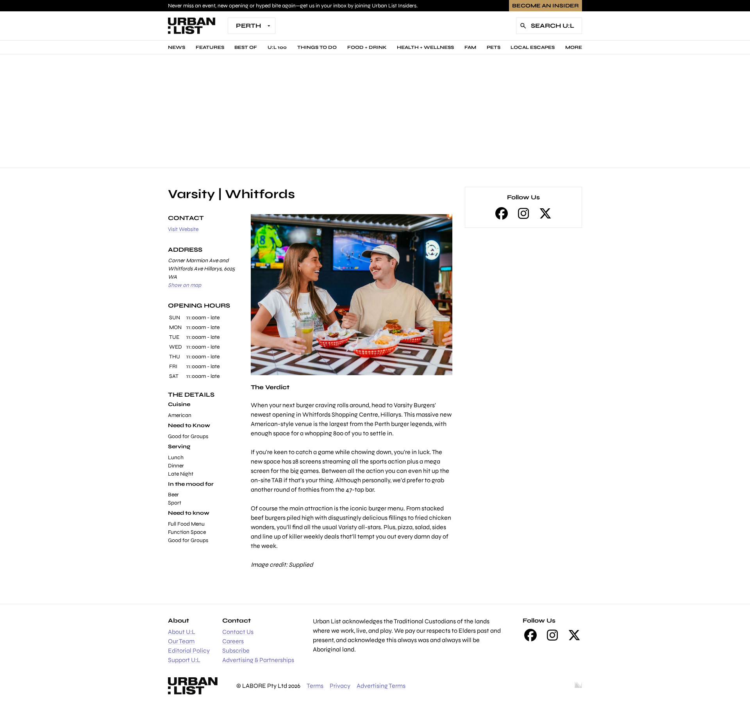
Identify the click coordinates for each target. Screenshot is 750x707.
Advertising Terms (381, 685)
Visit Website (183, 229)
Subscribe (236, 650)
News (176, 47)
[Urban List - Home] (191, 26)
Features (210, 47)
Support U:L (184, 660)
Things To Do (317, 47)
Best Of (245, 47)
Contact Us (238, 631)
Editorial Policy (189, 650)
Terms (315, 685)
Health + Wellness (425, 47)
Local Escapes (533, 47)
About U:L (181, 631)
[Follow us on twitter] (545, 213)
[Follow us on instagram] (523, 213)
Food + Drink (367, 47)
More (573, 47)
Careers (233, 641)
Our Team (181, 641)
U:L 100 (277, 47)
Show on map (184, 285)
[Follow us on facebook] (501, 213)
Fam (470, 47)
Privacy (340, 685)
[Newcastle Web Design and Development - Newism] (578, 686)
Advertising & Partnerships (258, 660)
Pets (493, 47)
